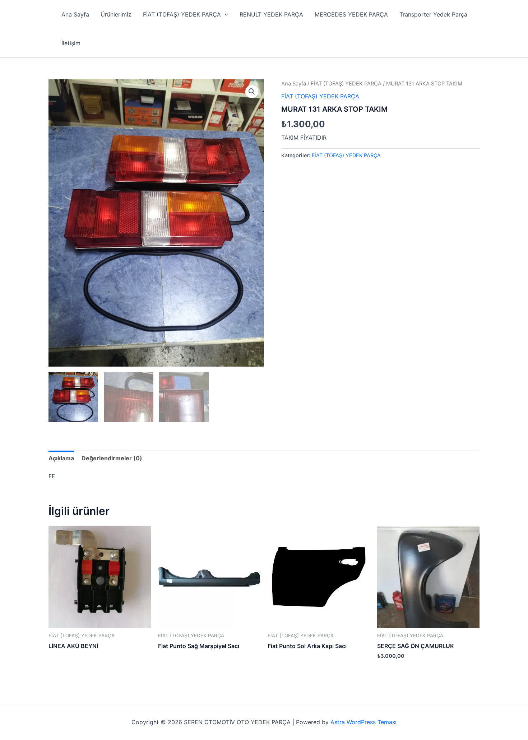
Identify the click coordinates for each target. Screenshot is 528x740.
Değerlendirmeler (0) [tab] (112, 458)
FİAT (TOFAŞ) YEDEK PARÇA (182, 14)
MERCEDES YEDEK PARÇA (351, 14)
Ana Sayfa (75, 14)
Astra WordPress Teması (363, 722)
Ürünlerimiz (116, 14)
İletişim (70, 43)
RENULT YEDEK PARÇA (271, 14)
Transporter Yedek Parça (433, 14)
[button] (224, 14)
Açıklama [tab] (61, 458)
